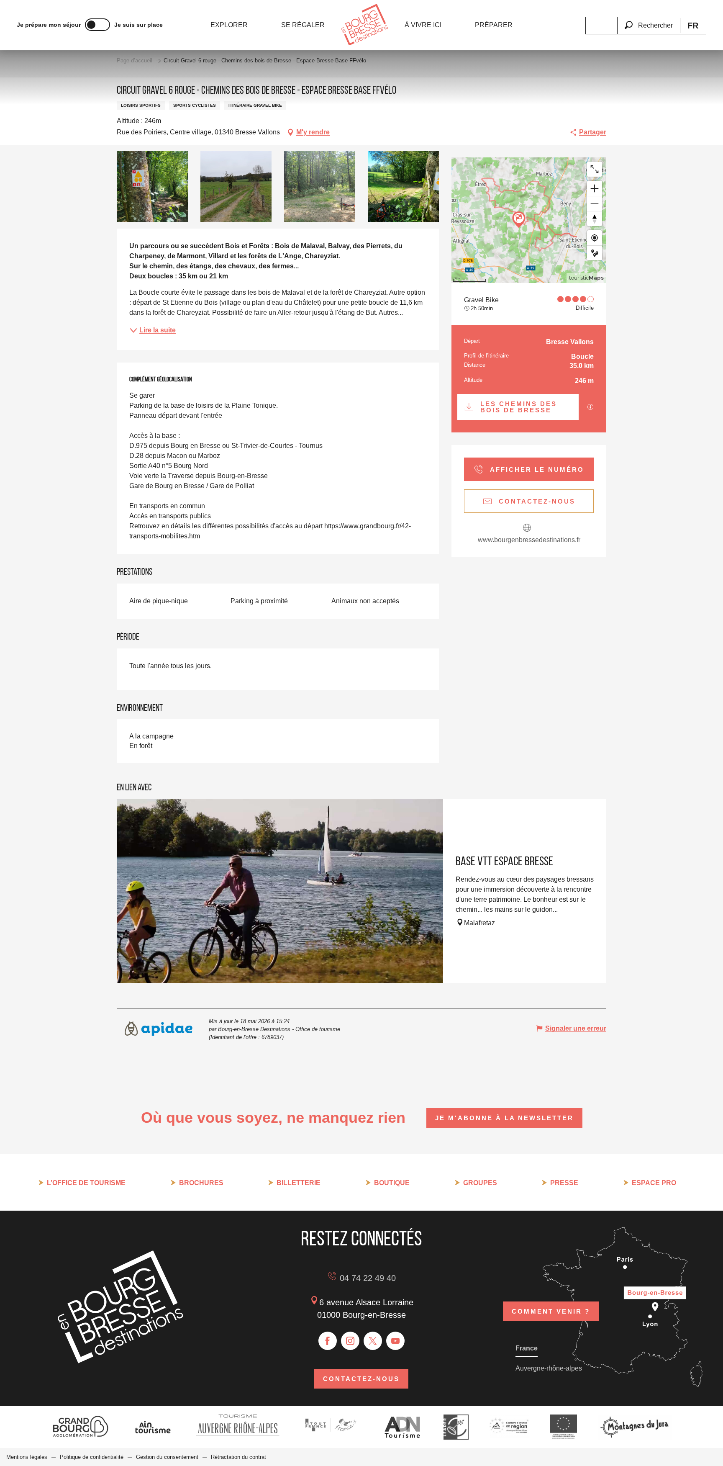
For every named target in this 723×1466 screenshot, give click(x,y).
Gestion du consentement (167, 1457)
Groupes (480, 1182)
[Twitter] (373, 1341)
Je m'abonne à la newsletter (504, 1117)
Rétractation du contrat (238, 1457)
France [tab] (526, 1348)
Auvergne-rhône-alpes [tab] (548, 1368)
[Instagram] (350, 1341)
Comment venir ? (551, 1311)
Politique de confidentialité (91, 1457)
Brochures (201, 1182)
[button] (648, 20)
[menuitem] (229, 25)
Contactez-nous (361, 1378)
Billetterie (298, 1182)
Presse (564, 1182)
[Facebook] (327, 1341)
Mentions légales (26, 1457)
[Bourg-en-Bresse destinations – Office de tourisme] (120, 1361)
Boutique (392, 1182)
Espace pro (654, 1182)
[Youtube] (395, 1341)
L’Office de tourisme (86, 1182)
